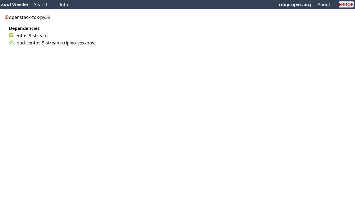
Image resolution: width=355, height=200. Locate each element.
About (324, 4)
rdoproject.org (295, 4)
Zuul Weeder (15, 4)
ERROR (346, 4)
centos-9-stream (30, 35)
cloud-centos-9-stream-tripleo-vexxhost (54, 43)
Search (41, 4)
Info (64, 4)
